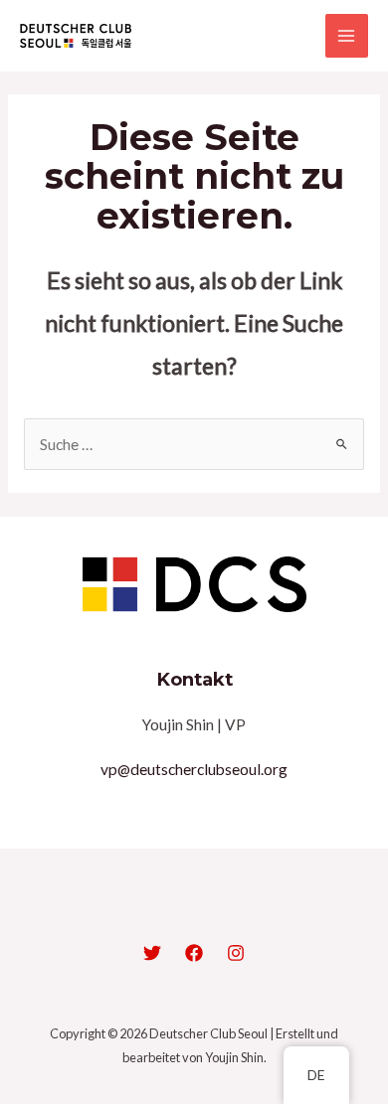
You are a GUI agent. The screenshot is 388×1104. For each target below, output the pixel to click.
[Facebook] (194, 953)
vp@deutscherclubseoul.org (194, 769)
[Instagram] (236, 953)
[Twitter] (152, 953)
